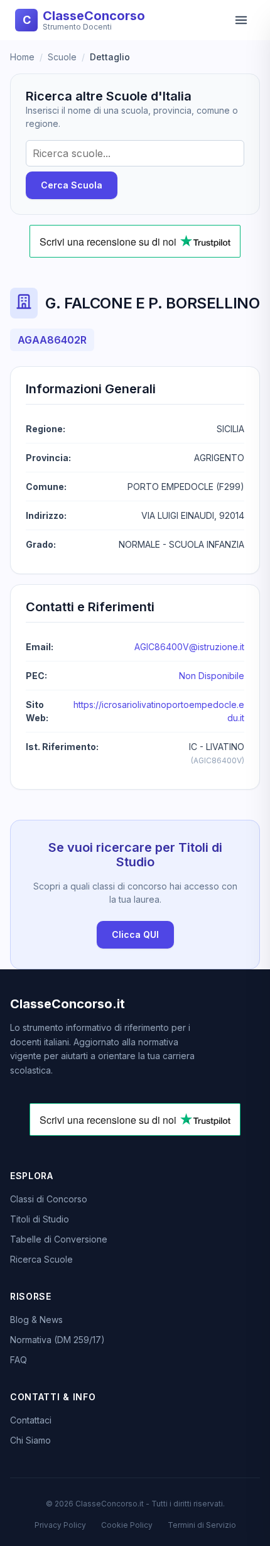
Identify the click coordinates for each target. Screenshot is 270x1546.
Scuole (62, 57)
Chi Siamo (30, 1440)
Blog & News (36, 1319)
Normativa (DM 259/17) (57, 1339)
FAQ (18, 1359)
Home (22, 57)
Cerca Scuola (71, 185)
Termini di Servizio (202, 1525)
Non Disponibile (211, 675)
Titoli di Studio (39, 1219)
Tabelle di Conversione (58, 1239)
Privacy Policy (60, 1525)
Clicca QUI (135, 934)
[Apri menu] (241, 20)
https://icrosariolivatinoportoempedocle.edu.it (158, 711)
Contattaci (30, 1420)
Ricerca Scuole (41, 1259)
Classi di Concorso (48, 1199)
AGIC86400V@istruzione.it (189, 646)
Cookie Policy (127, 1525)
